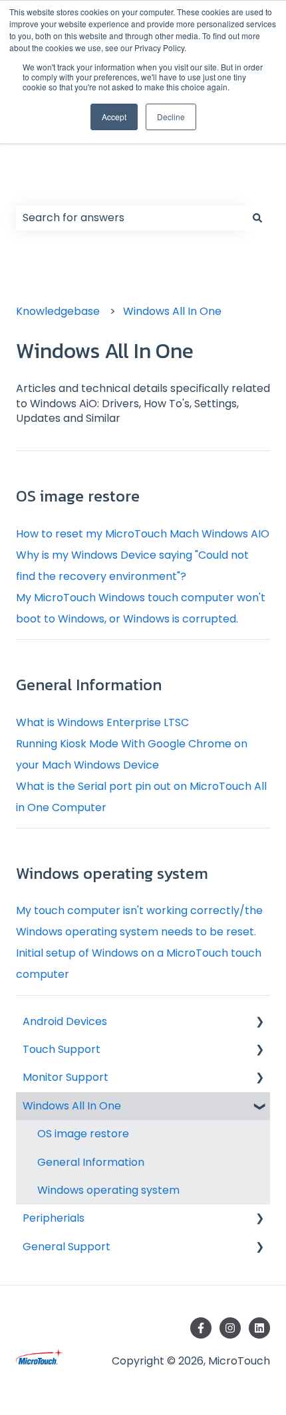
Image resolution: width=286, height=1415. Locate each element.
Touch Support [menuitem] (61, 1049)
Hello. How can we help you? (122, 169)
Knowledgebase (58, 311)
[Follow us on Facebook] (201, 1328)
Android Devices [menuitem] (65, 1021)
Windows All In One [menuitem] (72, 1105)
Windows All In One (172, 311)
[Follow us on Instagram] (230, 1328)
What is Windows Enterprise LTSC (102, 722)
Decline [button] (171, 116)
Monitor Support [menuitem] (65, 1077)
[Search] (257, 218)
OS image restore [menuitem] (83, 1133)
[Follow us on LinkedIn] (259, 1328)
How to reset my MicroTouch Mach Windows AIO (142, 533)
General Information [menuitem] (90, 1162)
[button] (259, 1022)
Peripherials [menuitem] (53, 1218)
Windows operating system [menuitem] (108, 1190)
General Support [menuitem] (66, 1246)
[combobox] (130, 218)
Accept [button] (114, 116)
